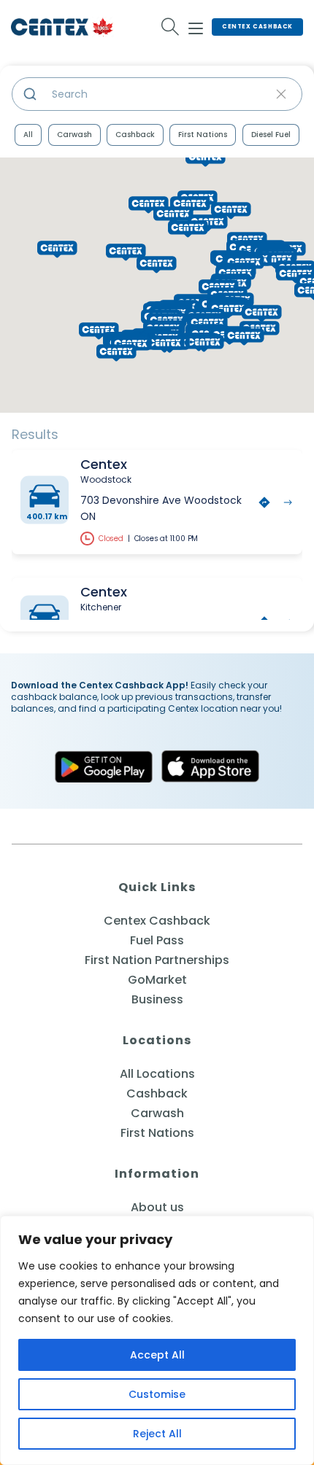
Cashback (135, 134)
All (28, 134)
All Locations (157, 1073)
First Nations (202, 134)
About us (157, 1207)
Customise (157, 1394)
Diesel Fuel (271, 134)
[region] (157, 1340)
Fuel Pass (157, 940)
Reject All (157, 1433)
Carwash (74, 134)
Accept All (157, 1355)
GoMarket (157, 979)
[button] (244, 337)
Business (157, 999)
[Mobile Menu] (195, 26)
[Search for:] (170, 27)
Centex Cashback (257, 27)
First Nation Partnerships (157, 960)
